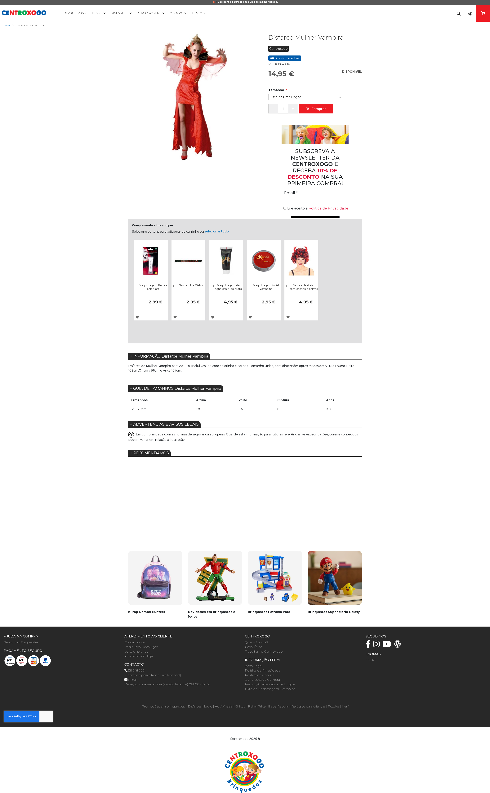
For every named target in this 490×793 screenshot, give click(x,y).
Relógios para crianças (308, 706)
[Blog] (398, 646)
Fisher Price (257, 706)
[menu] (245, 13)
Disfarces (195, 706)
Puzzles (333, 706)
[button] (137, 317)
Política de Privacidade (262, 670)
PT (374, 660)
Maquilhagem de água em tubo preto (228, 287)
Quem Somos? (256, 642)
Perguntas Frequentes (21, 642)
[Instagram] (377, 646)
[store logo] (24, 13)
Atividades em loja (138, 656)
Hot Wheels (224, 706)
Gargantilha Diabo (191, 285)
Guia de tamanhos (286, 58)
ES (368, 660)
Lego (208, 706)
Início (7, 25)
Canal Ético (253, 647)
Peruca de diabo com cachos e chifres (303, 287)
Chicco (240, 706)
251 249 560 (136, 670)
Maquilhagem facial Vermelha (266, 287)
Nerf (345, 706)
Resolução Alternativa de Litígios (270, 684)
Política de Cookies (259, 675)
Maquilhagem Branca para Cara (153, 287)
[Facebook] (369, 646)
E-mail (132, 679)
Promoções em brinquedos (163, 706)
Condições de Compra (262, 679)
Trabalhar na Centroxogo (264, 651)
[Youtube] (387, 646)
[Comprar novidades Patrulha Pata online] (275, 580)
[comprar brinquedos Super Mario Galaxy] (335, 580)
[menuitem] (73, 13)
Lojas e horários (136, 651)
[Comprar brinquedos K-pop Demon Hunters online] (155, 580)
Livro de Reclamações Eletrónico (270, 689)
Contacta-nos (134, 642)
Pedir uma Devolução (141, 647)
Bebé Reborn (278, 706)
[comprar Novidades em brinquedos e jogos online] (215, 580)
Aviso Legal (253, 666)
